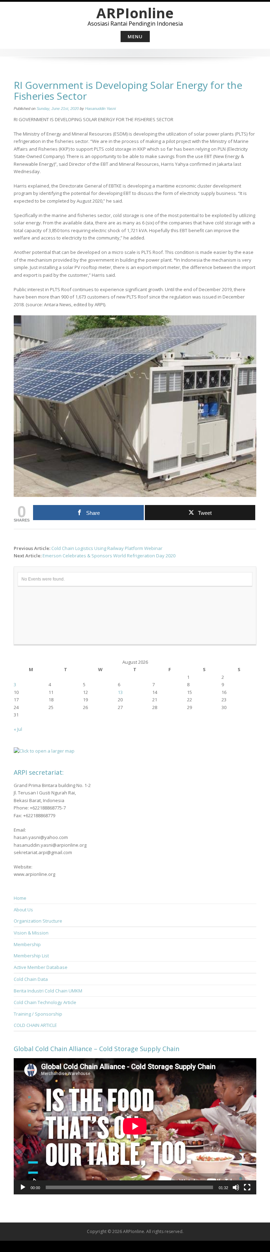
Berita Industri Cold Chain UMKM (48, 991)
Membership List (31, 955)
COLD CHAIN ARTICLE (35, 1025)
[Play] (22, 1187)
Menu (135, 36)
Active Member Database (41, 967)
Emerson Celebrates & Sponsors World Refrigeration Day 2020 (109, 555)
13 (120, 692)
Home (20, 898)
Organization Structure (38, 921)
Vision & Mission (31, 933)
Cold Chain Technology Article (45, 1002)
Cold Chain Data (31, 979)
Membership (27, 944)
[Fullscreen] (247, 1187)
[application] (135, 1126)
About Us (23, 909)
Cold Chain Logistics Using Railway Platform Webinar (106, 548)
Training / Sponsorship (38, 1014)
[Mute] (235, 1187)
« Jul (18, 729)
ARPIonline (135, 12)
